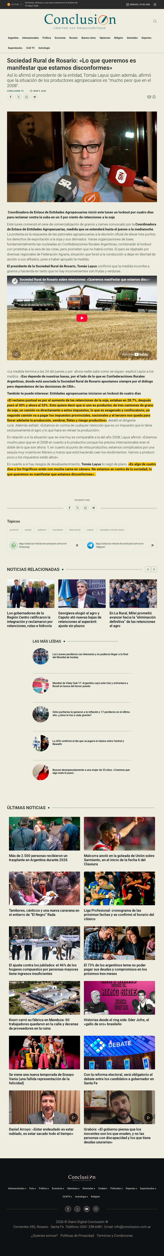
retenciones (75, 530)
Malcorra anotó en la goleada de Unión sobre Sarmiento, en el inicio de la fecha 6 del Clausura (119, 860)
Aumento (14, 530)
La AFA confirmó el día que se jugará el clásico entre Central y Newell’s (88, 743)
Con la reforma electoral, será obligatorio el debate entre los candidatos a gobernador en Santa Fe (119, 1079)
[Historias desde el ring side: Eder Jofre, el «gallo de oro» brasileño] (119, 998)
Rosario (73, 37)
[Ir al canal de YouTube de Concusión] (86, 1209)
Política (47, 37)
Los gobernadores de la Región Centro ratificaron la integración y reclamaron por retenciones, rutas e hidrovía (30, 619)
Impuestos (58, 530)
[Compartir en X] (18, 97)
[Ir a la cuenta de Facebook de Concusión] (68, 1209)
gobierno (42, 530)
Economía (60, 37)
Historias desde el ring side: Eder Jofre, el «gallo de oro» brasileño (116, 1022)
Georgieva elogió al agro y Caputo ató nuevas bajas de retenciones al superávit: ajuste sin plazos (79, 619)
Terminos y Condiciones (115, 1236)
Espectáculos (15, 48)
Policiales (115, 1188)
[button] (148, 569)
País (31, 1188)
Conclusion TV (15, 91)
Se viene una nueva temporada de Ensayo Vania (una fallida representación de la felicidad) (41, 1079)
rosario (90, 530)
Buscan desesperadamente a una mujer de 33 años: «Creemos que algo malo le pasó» (91, 771)
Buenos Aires (89, 37)
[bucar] (155, 20)
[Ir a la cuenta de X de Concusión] (77, 1209)
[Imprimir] (154, 97)
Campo (28, 530)
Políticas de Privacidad (77, 1236)
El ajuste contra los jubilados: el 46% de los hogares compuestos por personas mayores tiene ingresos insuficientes (43, 969)
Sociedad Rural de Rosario (112, 530)
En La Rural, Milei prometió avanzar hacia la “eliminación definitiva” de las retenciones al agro (133, 619)
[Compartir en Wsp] (26, 97)
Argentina (13, 37)
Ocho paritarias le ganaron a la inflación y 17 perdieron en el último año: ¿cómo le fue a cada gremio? (91, 713)
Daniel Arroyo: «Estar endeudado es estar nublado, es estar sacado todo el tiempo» (41, 1131)
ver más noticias (82, 1150)
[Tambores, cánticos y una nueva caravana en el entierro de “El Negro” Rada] (44, 888)
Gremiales (132, 37)
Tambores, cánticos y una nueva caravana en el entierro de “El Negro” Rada (44, 912)
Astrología (44, 48)
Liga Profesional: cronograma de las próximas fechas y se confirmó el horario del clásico (119, 914)
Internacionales (30, 37)
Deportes (146, 37)
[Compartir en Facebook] (10, 97)
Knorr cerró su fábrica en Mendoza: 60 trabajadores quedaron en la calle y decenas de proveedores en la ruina (43, 1024)
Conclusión (96, 1222)
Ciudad (102, 1188)
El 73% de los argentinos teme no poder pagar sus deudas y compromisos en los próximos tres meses (115, 969)
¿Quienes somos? (44, 1236)
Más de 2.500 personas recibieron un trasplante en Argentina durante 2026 (38, 858)
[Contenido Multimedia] (148, 1008)
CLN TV (30, 48)
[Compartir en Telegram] (34, 97)
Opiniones (105, 37)
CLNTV (66, 1196)
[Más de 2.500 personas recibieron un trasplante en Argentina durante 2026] (44, 834)
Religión (118, 37)
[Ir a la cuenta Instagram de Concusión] (95, 1209)
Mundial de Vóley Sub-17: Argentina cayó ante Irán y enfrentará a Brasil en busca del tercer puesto (90, 685)
